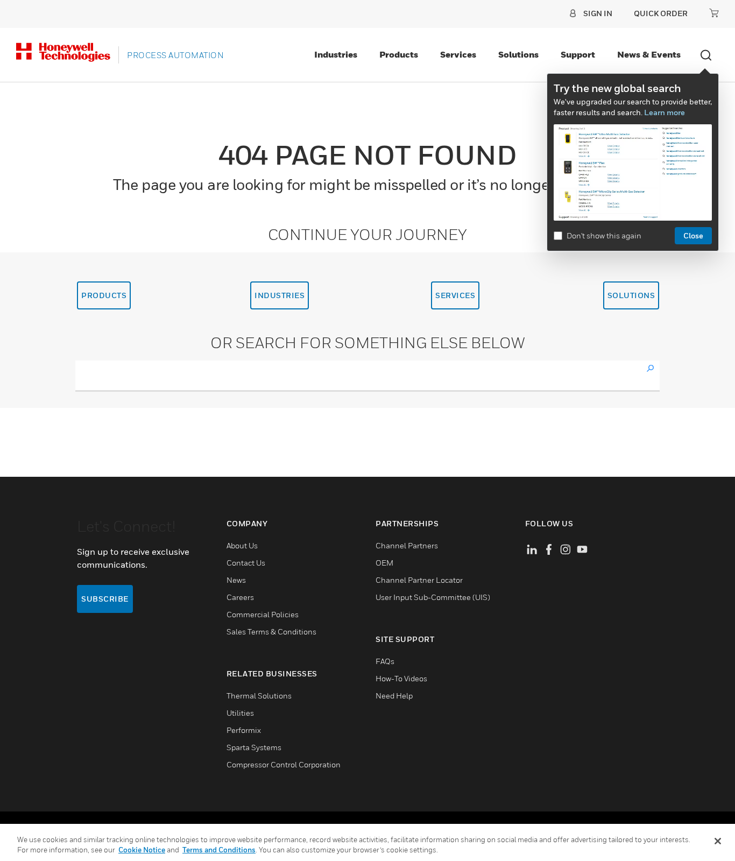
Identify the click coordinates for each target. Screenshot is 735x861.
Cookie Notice (141, 849)
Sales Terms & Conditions (271, 631)
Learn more (664, 112)
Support (578, 54)
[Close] (718, 841)
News (236, 579)
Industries (335, 54)
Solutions (518, 54)
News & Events (649, 54)
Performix (244, 730)
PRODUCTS (103, 295)
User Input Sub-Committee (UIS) (433, 597)
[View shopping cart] (714, 13)
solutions (631, 295)
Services (458, 54)
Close (693, 235)
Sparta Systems (254, 747)
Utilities (240, 712)
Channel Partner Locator (419, 579)
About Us (242, 545)
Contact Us (246, 562)
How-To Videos (401, 678)
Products (398, 54)
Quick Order (661, 13)
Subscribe (105, 598)
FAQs (385, 661)
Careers (240, 597)
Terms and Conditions (219, 849)
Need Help (394, 695)
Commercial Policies (263, 614)
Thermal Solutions (259, 695)
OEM (384, 562)
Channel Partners (407, 545)
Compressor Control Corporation (284, 764)
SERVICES (455, 295)
